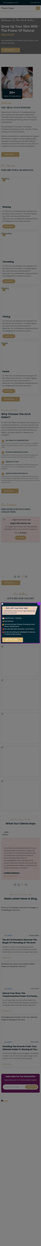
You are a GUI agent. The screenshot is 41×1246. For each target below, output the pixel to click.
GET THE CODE (11, 640)
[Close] (39, 603)
